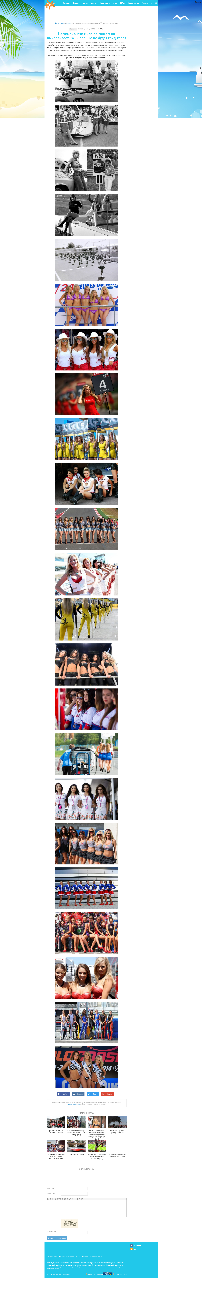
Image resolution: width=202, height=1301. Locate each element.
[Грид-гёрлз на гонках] (56, 1122)
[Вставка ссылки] (67, 1199)
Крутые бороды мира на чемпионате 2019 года (117, 1155)
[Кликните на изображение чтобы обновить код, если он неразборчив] (69, 1227)
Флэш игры (104, 3)
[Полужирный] (48, 1199)
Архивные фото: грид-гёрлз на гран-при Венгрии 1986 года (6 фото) (76, 1132)
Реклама (145, 3)
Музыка (84, 3)
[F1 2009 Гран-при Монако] (76, 1146)
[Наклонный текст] (50, 1199)
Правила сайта (52, 1257)
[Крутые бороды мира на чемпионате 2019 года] (117, 1146)
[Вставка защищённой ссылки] (70, 1199)
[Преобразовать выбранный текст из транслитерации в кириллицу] (79, 1199)
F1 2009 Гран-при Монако (76, 1154)
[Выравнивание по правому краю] (62, 1199)
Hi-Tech (123, 3)
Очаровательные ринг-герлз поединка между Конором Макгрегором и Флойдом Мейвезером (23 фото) (97, 1134)
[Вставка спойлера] (82, 1199)
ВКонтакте (137, 1246)
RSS (135, 1249)
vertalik (93, 29)
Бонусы (114, 3)
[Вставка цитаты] (77, 1199)
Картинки (66, 3)
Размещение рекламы (66, 1257)
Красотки (93, 3)
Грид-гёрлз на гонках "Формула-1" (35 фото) (55, 1131)
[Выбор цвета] (72, 1199)
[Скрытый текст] (75, 1199)
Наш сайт (49, 1262)
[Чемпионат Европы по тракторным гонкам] (117, 1122)
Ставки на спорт (134, 3)
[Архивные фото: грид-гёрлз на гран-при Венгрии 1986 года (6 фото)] (76, 1122)
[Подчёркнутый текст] (53, 1199)
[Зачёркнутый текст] (55, 1199)
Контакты (85, 1257)
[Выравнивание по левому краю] (57, 1199)
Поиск (78, 1257)
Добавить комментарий (57, 1238)
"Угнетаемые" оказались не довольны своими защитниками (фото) (56, 1156)
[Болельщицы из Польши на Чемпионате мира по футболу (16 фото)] (97, 1146)
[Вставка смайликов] (65, 1199)
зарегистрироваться (73, 1104)
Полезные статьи (96, 1257)
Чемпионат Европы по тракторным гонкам (117, 1131)
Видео (75, 3)
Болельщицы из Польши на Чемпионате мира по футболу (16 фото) (97, 1156)
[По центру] (60, 1199)
